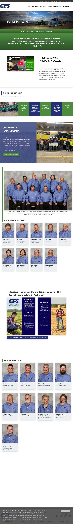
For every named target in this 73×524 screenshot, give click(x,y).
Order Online (61, 1)
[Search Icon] (71, 6)
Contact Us (41, 1)
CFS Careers (66, 6)
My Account (68, 1)
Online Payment (54, 1)
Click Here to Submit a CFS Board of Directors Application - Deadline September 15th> (27, 337)
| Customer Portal (28, 31)
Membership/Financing (54, 6)
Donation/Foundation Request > (11, 154)
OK (65, 511)
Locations (47, 1)
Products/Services (40, 6)
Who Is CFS (31, 6)
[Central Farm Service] (7, 6)
